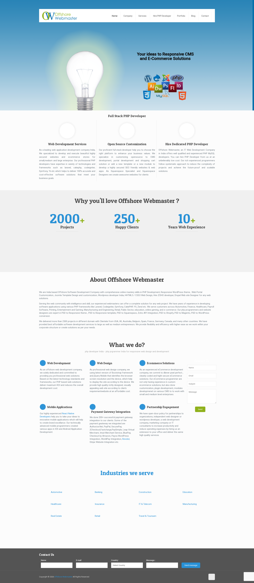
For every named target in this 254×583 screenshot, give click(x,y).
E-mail (78, 560)
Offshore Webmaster (63, 577)
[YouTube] (200, 576)
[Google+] (192, 576)
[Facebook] (188, 576)
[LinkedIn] (203, 576)
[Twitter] (196, 576)
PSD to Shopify (166, 313)
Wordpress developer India (111, 295)
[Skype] (184, 576)
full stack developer (122, 150)
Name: (43, 560)
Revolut (125, 439)
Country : (115, 560)
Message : (150, 560)
